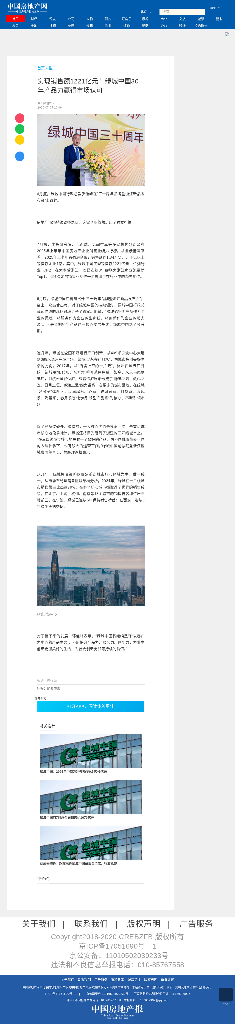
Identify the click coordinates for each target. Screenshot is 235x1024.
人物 (89, 19)
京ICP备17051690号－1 (61, 993)
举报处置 (167, 979)
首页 (15, 19)
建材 (219, 19)
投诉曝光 (201, 26)
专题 (71, 26)
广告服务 (196, 924)
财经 (34, 19)
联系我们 (91, 924)
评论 (126, 26)
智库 (108, 19)
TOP (226, 1004)
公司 (71, 19)
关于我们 (38, 924)
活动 (145, 26)
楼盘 (15, 26)
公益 (164, 26)
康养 (145, 19)
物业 (108, 26)
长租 (89, 26)
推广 (52, 68)
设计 (182, 26)
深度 (52, 19)
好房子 (127, 19)
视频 (52, 26)
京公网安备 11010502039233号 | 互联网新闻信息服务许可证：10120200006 (138, 993)
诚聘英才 (134, 979)
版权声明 (143, 924)
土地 (34, 26)
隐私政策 (117, 979)
